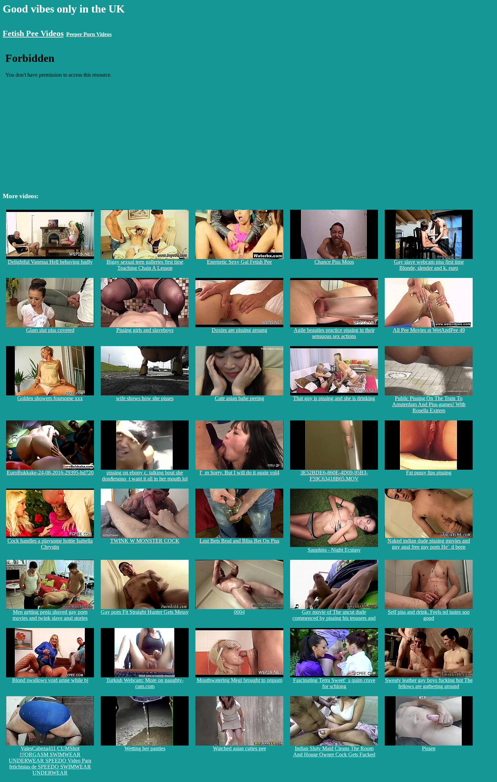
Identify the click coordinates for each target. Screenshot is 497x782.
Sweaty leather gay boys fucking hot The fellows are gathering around (429, 683)
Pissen (428, 748)
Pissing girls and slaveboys (144, 330)
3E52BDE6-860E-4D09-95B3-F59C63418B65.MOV (334, 475)
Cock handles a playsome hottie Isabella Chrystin (50, 544)
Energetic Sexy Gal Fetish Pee (239, 262)
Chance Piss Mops (334, 262)
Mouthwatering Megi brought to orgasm (239, 680)
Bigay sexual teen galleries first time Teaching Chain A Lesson (144, 265)
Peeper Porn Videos (89, 34)
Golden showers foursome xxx (50, 398)
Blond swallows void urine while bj (50, 680)
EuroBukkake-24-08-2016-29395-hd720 (50, 472)
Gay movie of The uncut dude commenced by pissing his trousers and (334, 615)
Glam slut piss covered (50, 330)
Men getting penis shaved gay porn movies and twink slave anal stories (50, 615)
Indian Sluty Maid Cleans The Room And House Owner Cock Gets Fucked (334, 751)
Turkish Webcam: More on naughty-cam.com (145, 683)
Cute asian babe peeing (239, 398)
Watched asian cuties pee (239, 748)
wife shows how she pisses (144, 398)
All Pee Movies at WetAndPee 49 (429, 330)
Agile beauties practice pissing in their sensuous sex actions (334, 333)
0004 (239, 612)
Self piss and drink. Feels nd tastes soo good (429, 615)
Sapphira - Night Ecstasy (334, 550)
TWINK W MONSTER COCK (145, 541)
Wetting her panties (144, 748)
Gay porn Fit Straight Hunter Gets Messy (145, 612)
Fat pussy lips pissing (428, 472)
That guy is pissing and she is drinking (334, 398)
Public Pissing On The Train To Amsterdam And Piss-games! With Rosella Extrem (429, 404)
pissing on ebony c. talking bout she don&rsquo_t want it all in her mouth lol (145, 475)
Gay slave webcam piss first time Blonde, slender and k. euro (429, 265)
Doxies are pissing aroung (239, 330)
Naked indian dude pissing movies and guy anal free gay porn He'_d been (428, 544)
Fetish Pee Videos (33, 33)
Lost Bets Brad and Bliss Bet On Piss (239, 541)
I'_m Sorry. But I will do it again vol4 (239, 472)
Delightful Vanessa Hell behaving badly (50, 262)
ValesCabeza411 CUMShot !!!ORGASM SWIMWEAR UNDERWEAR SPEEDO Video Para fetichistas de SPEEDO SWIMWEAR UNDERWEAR (50, 761)
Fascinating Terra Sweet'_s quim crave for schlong (334, 683)
